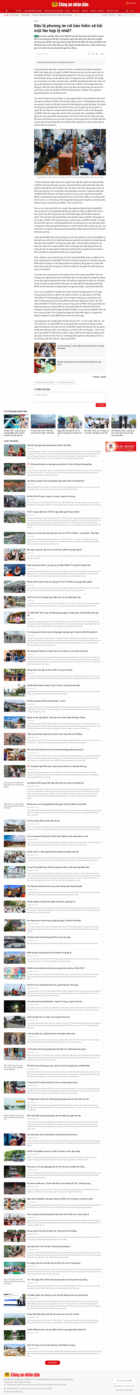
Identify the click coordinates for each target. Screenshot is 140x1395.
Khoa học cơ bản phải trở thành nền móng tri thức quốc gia (44, 15)
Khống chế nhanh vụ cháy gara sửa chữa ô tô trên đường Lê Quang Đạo (61, 464)
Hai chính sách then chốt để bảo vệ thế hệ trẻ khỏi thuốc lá (52, 1135)
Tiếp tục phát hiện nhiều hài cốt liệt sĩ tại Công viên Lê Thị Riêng (54, 734)
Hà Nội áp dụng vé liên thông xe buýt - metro (46, 701)
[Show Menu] (7, 11)
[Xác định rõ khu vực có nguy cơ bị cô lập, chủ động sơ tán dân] (96, 421)
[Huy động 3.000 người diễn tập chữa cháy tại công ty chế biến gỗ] (14, 788)
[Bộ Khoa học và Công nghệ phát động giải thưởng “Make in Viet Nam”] (14, 809)
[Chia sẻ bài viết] (89, 54)
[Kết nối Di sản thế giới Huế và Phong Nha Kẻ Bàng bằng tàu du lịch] (14, 754)
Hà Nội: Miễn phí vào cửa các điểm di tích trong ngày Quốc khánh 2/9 (56, 1330)
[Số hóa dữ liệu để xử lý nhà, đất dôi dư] (14, 826)
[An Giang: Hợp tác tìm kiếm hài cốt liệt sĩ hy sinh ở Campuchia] (14, 1268)
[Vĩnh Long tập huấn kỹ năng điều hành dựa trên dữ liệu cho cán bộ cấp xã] (14, 1219)
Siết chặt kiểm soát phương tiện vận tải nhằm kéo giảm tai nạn (54, 1116)
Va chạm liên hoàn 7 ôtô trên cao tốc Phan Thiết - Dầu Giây (42, 432)
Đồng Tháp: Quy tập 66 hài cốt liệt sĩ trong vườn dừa (49, 670)
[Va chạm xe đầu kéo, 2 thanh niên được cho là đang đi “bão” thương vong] (14, 1188)
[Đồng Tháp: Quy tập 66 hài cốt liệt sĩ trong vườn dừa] (14, 675)
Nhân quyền (18, 15)
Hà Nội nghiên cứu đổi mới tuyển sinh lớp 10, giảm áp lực (51, 902)
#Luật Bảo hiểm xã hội (66, 382)
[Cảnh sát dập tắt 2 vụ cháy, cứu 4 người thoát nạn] (14, 1022)
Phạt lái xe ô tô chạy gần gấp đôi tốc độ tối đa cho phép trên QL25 (56, 1167)
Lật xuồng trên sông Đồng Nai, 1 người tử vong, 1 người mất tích (54, 1001)
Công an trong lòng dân (53, 11)
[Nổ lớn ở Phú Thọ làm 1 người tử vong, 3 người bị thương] (14, 501)
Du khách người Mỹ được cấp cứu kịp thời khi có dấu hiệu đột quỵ (58, 766)
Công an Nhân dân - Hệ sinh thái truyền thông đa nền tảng (70, 4)
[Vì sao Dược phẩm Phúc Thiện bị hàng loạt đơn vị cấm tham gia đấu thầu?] (14, 872)
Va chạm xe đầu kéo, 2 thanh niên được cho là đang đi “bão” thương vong (58, 1183)
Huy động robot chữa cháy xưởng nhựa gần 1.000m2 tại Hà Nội (54, 921)
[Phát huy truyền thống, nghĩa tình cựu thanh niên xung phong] (14, 1386)
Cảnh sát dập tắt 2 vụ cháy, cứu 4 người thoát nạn (48, 1017)
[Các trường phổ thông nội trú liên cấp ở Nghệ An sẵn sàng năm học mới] (14, 841)
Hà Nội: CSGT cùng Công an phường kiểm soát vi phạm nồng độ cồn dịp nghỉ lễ (14, 433)
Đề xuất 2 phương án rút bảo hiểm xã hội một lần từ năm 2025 (79, 363)
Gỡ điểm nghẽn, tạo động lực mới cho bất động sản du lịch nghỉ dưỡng (57, 1295)
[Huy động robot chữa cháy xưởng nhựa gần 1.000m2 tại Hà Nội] (14, 925)
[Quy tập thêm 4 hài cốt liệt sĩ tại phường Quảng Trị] (14, 1251)
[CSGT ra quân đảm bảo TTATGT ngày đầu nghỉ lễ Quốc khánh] (14, 517)
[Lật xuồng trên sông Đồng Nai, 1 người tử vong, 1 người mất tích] (14, 1006)
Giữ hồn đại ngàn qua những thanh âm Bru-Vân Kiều (49, 445)
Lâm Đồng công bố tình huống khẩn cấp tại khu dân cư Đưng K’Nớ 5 (56, 481)
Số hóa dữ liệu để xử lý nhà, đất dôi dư (43, 821)
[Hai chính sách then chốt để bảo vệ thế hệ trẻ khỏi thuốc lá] (14, 1139)
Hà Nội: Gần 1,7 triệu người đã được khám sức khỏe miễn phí (53, 852)
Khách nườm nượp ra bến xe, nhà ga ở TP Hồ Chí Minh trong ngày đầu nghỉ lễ (59, 582)
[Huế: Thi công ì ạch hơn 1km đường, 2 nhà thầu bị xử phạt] (14, 1350)
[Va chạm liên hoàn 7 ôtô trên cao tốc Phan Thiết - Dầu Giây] (43, 421)
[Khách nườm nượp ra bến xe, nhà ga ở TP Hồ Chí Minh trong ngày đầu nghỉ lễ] (14, 587)
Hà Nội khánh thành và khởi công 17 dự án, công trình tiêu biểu (53, 685)
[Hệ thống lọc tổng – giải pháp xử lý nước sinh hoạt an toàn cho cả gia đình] (123, 421)
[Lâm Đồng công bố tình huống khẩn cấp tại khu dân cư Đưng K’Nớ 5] (14, 486)
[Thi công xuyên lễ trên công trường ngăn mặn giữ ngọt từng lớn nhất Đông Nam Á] (14, 637)
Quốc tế (85, 11)
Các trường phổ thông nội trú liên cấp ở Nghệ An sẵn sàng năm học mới (57, 836)
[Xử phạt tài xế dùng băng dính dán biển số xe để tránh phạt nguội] (14, 1054)
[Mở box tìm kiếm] (127, 11)
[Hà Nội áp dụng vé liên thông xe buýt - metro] (14, 706)
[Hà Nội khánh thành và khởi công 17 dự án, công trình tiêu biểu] (14, 690)
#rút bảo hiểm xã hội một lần (45, 382)
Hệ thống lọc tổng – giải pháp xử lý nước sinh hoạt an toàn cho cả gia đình (122, 433)
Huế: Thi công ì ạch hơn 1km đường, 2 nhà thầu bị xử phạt (51, 1345)
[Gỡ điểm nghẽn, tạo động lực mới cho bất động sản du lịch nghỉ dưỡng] (14, 1300)
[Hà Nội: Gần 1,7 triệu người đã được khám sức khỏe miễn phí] (14, 857)
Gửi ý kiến (100, 405)
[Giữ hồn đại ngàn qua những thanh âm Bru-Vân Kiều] (14, 450)
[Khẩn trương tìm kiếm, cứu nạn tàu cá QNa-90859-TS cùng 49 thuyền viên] (14, 570)
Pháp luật (75, 11)
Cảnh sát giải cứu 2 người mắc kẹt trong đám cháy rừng (51, 1034)
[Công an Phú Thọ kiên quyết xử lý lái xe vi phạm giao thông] (14, 1087)
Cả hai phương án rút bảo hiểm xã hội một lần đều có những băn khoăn (80, 347)
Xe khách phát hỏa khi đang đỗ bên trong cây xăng (48, 937)
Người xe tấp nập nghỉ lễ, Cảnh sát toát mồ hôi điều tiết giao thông (56, 717)
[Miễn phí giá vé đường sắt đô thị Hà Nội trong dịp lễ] (14, 958)
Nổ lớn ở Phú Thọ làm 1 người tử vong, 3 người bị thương (51, 496)
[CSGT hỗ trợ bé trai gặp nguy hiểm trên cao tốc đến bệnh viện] (14, 602)
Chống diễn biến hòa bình (33, 11)
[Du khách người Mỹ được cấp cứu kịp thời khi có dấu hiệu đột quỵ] (14, 771)
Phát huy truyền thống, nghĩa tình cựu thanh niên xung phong (53, 1381)
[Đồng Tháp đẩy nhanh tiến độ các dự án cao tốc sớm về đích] (14, 1319)
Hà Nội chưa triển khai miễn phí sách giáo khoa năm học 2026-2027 (56, 968)
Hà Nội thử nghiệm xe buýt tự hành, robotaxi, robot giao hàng (53, 1151)
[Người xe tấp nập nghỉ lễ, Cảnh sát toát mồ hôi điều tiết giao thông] (14, 722)
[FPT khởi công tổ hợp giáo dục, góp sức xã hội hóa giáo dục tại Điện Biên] (14, 1071)
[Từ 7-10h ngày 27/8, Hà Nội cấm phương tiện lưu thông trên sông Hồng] (14, 1284)
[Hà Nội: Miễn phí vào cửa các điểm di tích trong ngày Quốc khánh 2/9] (14, 1334)
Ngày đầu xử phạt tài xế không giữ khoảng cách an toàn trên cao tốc (59, 1099)
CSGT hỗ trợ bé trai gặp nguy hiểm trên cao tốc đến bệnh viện (54, 597)
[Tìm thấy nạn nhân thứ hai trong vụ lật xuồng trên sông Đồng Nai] (14, 891)
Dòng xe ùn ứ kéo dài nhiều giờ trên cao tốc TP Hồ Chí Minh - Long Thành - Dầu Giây (63, 533)
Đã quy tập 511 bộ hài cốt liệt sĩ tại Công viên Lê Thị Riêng (51, 1231)
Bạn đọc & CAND (112, 11)
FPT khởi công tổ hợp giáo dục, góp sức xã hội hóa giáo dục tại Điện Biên (58, 1066)
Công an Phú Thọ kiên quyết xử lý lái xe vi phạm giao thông (52, 1082)
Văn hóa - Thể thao (97, 11)
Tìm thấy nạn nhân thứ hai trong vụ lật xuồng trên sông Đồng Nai (54, 886)
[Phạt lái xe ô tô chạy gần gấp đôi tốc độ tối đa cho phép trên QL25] (14, 1172)
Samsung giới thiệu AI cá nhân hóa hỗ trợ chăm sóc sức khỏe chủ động (57, 651)
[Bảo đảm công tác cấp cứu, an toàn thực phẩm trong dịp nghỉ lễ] (14, 555)
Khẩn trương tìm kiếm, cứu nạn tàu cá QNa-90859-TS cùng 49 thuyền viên (58, 565)
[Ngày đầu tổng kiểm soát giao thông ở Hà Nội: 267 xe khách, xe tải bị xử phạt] (14, 1204)
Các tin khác (11, 441)
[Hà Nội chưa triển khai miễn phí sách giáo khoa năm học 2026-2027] (14, 973)
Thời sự (18, 11)
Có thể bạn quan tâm (16, 411)
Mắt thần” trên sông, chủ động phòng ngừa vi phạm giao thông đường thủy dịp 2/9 (63, 614)
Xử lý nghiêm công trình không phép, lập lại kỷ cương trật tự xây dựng (57, 1362)
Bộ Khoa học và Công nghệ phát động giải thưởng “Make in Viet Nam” (57, 804)
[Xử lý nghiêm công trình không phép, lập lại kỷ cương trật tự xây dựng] (14, 1367)
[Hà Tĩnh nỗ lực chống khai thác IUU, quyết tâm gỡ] (14, 990)
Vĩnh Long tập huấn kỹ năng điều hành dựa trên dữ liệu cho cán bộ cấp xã (58, 1214)
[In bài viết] (96, 54)
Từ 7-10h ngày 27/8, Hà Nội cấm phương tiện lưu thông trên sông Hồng (57, 1280)
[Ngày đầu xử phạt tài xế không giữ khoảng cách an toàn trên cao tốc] (14, 1104)
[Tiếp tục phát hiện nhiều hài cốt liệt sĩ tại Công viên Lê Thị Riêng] (14, 739)
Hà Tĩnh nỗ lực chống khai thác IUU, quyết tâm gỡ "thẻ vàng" (52, 985)
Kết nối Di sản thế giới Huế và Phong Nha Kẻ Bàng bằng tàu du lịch (55, 750)
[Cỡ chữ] (93, 54)
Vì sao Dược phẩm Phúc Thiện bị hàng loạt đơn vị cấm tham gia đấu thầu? (58, 867)
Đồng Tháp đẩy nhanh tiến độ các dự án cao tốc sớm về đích (53, 1314)
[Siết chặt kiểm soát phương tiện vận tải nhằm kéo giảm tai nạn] (14, 1120)
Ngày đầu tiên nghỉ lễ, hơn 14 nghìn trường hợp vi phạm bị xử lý (70, 433)
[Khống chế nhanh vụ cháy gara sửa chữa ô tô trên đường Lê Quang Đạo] (14, 469)
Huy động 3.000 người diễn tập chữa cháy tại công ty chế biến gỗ (55, 783)
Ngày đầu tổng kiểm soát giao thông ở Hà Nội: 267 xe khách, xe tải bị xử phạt (60, 1199)
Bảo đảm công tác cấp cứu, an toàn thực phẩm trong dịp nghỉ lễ (54, 550)
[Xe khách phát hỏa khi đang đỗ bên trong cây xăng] (14, 942)
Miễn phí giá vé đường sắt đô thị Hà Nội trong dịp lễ (49, 953)
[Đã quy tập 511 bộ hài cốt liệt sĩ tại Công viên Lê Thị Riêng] (14, 1236)
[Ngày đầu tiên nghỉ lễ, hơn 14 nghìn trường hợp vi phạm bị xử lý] (70, 421)
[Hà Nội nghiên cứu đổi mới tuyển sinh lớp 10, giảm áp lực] (14, 907)
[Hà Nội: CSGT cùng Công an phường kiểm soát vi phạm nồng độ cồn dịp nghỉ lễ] (16, 421)
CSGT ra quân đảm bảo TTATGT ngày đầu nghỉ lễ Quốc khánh (53, 512)
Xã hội (67, 11)
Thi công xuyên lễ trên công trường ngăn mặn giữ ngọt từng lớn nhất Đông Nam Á (62, 632)
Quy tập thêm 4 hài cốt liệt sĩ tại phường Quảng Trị (49, 1246)
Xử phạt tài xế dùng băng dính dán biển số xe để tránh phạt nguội (58, 1049)
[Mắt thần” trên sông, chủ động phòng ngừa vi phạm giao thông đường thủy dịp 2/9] (14, 618)
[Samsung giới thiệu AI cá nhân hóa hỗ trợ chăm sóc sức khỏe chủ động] (14, 656)
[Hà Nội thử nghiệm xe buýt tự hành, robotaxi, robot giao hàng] (14, 1156)
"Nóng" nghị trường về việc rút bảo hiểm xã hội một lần (55, 62)
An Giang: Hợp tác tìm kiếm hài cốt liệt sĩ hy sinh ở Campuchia (53, 1263)
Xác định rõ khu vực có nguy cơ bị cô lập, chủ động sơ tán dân (96, 432)
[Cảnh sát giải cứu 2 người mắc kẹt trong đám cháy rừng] (14, 1038)
